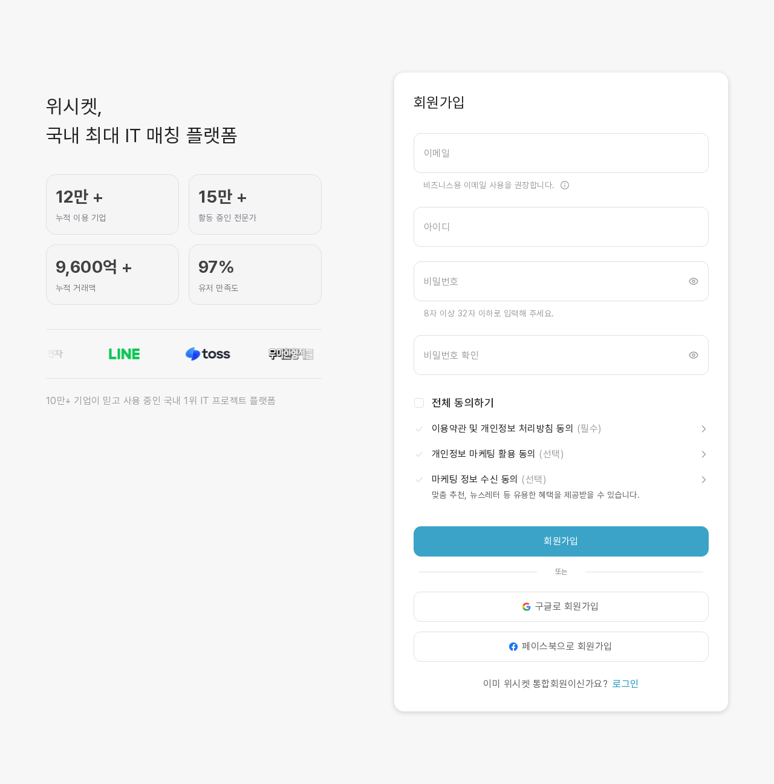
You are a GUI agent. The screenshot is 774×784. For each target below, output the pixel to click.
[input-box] (561, 153)
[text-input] (561, 153)
